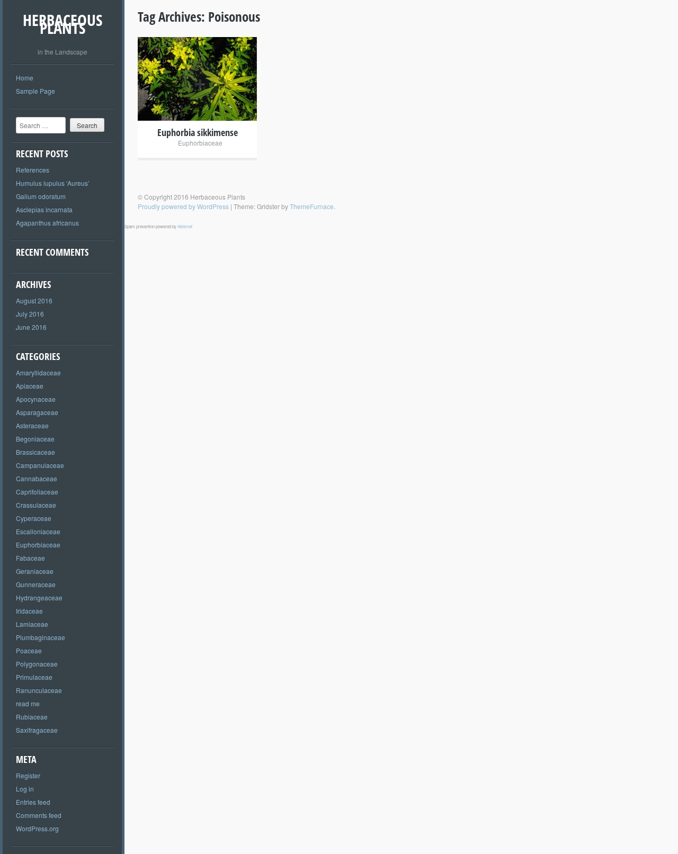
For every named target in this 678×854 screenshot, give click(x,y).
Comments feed (38, 815)
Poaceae (29, 650)
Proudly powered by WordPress (183, 206)
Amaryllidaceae (38, 372)
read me (28, 703)
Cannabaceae (36, 478)
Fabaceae (30, 557)
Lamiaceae (32, 623)
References (32, 169)
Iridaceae (29, 610)
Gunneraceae (36, 584)
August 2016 (34, 300)
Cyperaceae (33, 518)
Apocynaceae (36, 398)
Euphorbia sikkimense (197, 132)
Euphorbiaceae (38, 544)
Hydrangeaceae (39, 597)
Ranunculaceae (39, 690)
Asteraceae (32, 425)
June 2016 (31, 326)
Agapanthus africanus (47, 222)
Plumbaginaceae (40, 637)
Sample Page (35, 90)
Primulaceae (34, 676)
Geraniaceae (34, 571)
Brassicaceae (35, 451)
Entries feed (33, 801)
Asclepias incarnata (44, 209)
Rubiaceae (32, 716)
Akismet (184, 226)
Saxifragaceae (37, 729)
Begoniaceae (35, 438)
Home (24, 77)
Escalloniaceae (38, 531)
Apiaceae (29, 385)
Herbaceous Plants (62, 24)
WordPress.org (37, 828)
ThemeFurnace (312, 206)
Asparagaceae (37, 412)
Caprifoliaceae (37, 491)
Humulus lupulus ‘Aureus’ (53, 182)
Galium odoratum (41, 196)
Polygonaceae (37, 663)
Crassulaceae (36, 504)
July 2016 (30, 313)
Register (28, 775)
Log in (25, 788)
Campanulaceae (40, 465)
